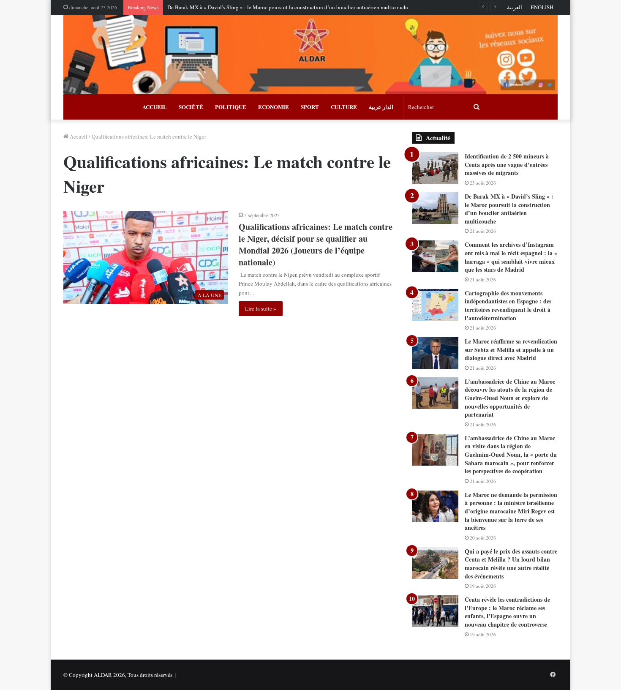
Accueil (77, 136)
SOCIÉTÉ (191, 107)
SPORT (310, 107)
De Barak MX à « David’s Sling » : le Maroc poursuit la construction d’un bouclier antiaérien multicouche (288, 7)
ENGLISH (542, 7)
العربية (514, 7)
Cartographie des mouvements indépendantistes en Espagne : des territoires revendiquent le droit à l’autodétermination (508, 305)
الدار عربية (381, 107)
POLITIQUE (230, 107)
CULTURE (344, 107)
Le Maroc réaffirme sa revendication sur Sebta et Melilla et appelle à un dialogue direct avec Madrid (511, 349)
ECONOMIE (273, 107)
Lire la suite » (260, 308)
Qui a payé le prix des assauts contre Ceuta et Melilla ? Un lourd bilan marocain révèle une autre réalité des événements (511, 564)
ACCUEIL (154, 107)
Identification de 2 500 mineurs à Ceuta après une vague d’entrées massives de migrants (507, 164)
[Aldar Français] (310, 54)
